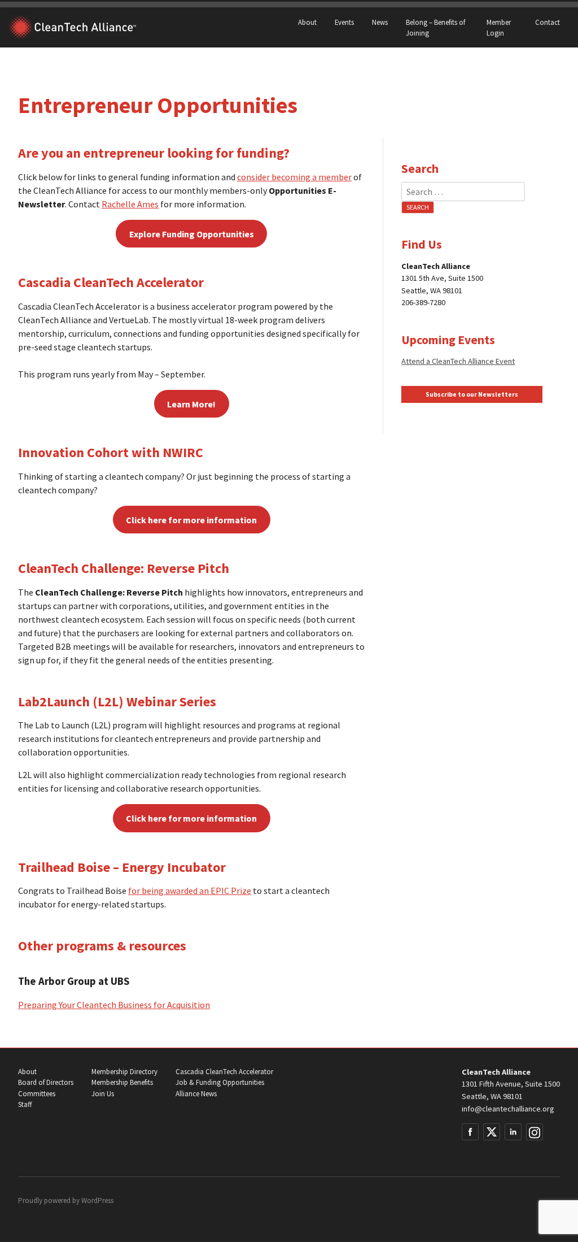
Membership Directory (124, 1071)
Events (344, 22)
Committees (36, 1093)
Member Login (499, 27)
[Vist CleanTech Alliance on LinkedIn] (513, 1131)
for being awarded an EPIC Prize (189, 890)
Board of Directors (45, 1082)
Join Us (102, 1093)
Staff (25, 1104)
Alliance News (196, 1093)
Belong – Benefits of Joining (435, 27)
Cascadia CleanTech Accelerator (224, 1071)
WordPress (97, 1200)
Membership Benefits (122, 1082)
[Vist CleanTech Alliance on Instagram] (534, 1131)
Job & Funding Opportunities (220, 1082)
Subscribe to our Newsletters (472, 394)
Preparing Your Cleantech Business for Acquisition (114, 1004)
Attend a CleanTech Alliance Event (458, 361)
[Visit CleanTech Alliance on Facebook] (470, 1131)
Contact (547, 22)
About (307, 22)
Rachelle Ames (130, 204)
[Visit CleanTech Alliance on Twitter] (491, 1131)
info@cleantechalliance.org (508, 1109)
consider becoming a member (294, 177)
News (380, 22)
